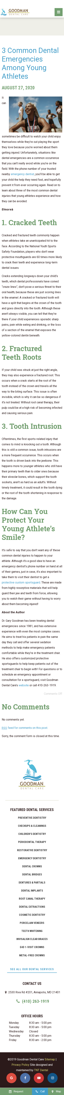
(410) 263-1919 (35, 1001)
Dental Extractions (32, 906)
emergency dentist (22, 174)
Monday (14, 1022)
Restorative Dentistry (32, 850)
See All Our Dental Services (32, 969)
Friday (13, 1040)
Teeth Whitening (32, 931)
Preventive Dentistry (32, 817)
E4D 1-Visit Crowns (32, 947)
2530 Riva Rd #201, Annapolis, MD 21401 (34, 992)
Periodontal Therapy (32, 842)
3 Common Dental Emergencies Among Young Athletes (30, 63)
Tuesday (14, 1027)
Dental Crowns (32, 866)
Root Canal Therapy (32, 898)
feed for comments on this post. (25, 728)
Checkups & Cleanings (32, 825)
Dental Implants (32, 890)
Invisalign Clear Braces (32, 939)
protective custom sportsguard (21, 582)
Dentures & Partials (32, 882)
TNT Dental (41, 1070)
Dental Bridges (32, 874)
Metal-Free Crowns (32, 955)
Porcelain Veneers (32, 923)
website (24, 685)
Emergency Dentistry (32, 858)
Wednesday (16, 1031)
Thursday (14, 1035)
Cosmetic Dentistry (32, 914)
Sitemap (50, 1059)
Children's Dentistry (32, 834)
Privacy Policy (20, 1064)
